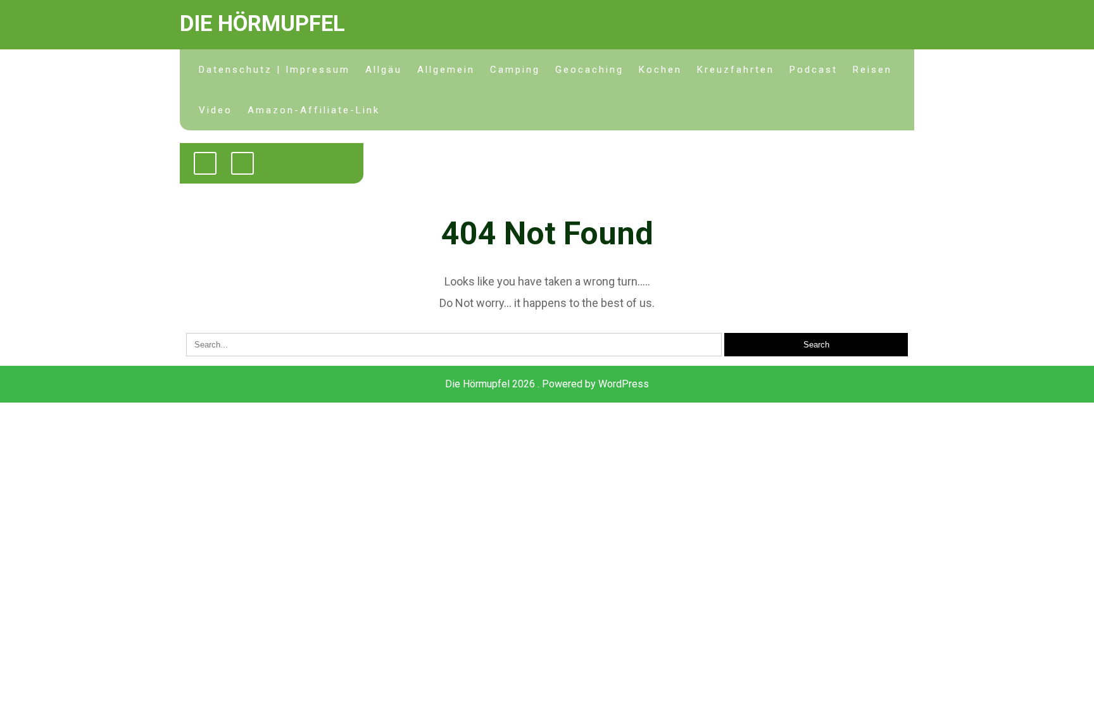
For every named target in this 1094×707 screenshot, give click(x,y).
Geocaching (589, 69)
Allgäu (383, 69)
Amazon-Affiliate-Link (314, 110)
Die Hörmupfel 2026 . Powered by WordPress (547, 384)
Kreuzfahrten (735, 69)
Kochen (660, 69)
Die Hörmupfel (262, 24)
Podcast (813, 69)
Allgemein (446, 69)
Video (215, 110)
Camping (515, 69)
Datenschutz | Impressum (274, 69)
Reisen (872, 69)
